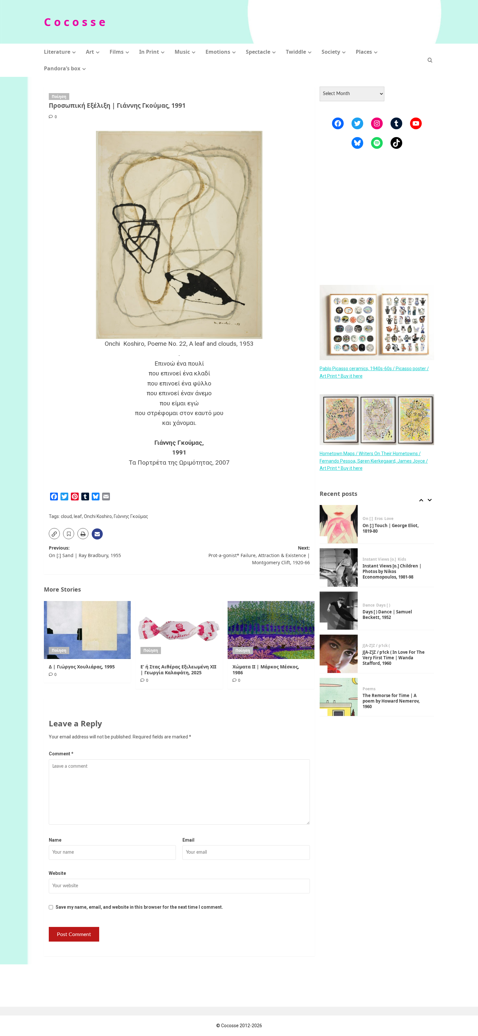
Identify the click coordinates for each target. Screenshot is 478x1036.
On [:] (368, 518)
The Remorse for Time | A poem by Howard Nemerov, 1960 (391, 701)
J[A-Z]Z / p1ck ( (376, 645)
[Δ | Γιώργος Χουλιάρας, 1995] (87, 630)
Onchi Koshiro (98, 516)
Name (55, 840)
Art (90, 51)
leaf (78, 516)
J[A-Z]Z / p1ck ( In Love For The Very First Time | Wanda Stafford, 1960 (394, 657)
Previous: (85, 551)
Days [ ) (383, 605)
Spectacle (258, 51)
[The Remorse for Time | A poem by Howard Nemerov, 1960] (339, 697)
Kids (402, 559)
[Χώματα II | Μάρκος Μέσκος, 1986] (271, 630)
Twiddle (296, 51)
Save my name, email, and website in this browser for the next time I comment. (139, 907)
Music (182, 51)
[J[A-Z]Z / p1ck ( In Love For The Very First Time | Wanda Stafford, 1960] (339, 654)
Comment (61, 753)
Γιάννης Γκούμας (131, 516)
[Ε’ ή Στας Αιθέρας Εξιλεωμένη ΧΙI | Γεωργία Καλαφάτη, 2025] (179, 630)
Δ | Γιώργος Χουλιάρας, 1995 (82, 667)
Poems (369, 689)
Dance (369, 605)
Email (188, 840)
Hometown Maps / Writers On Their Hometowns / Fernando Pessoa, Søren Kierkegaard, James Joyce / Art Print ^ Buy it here (374, 461)
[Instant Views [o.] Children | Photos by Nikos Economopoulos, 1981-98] (339, 567)
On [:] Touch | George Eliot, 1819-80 (391, 528)
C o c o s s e (74, 21)
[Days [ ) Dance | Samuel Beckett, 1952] (339, 611)
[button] (430, 60)
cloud (66, 516)
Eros (379, 518)
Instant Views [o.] (379, 559)
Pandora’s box (62, 68)
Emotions (218, 51)
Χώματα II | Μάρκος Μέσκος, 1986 (265, 670)
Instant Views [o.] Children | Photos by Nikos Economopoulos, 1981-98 (392, 571)
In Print (149, 51)
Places (364, 51)
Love (388, 518)
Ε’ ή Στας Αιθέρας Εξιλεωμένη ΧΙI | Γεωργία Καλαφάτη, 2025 (178, 670)
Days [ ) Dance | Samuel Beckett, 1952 (387, 614)
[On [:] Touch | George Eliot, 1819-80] (339, 524)
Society (331, 51)
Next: (259, 555)
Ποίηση (59, 96)
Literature (57, 51)
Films (117, 51)
